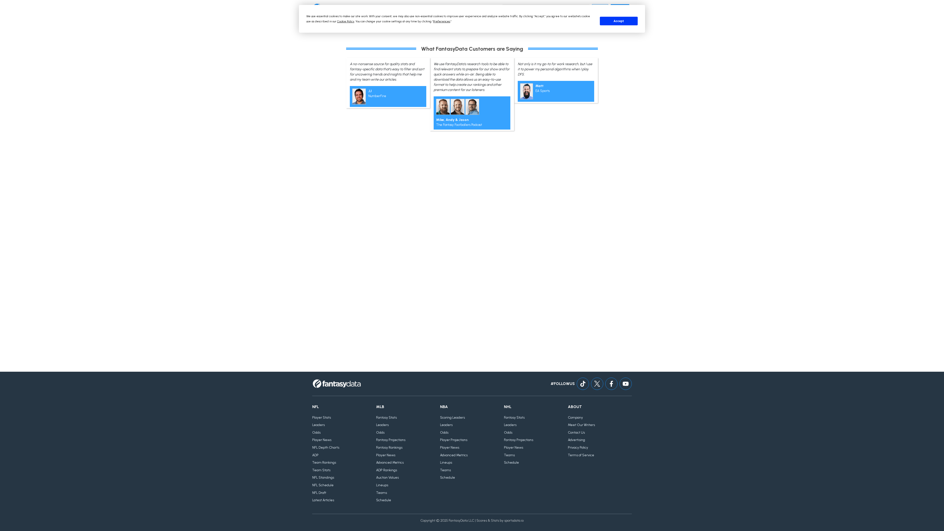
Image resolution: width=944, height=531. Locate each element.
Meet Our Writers (581, 425)
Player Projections (453, 440)
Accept (619, 21)
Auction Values (387, 477)
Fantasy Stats (386, 417)
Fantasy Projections (390, 440)
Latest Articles (323, 500)
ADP (315, 455)
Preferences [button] (441, 21)
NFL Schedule (323, 485)
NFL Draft (319, 493)
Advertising (576, 440)
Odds (316, 432)
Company (575, 417)
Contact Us (576, 432)
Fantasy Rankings (389, 447)
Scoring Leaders (452, 417)
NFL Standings (323, 477)
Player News (321, 440)
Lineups (382, 485)
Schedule (383, 500)
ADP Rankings (386, 470)
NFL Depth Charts (325, 447)
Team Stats (321, 470)
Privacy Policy (578, 447)
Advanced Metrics (390, 462)
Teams (381, 493)
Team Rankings (324, 462)
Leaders (318, 425)
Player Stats (321, 417)
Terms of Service (581, 455)
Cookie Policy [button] (345, 21)
